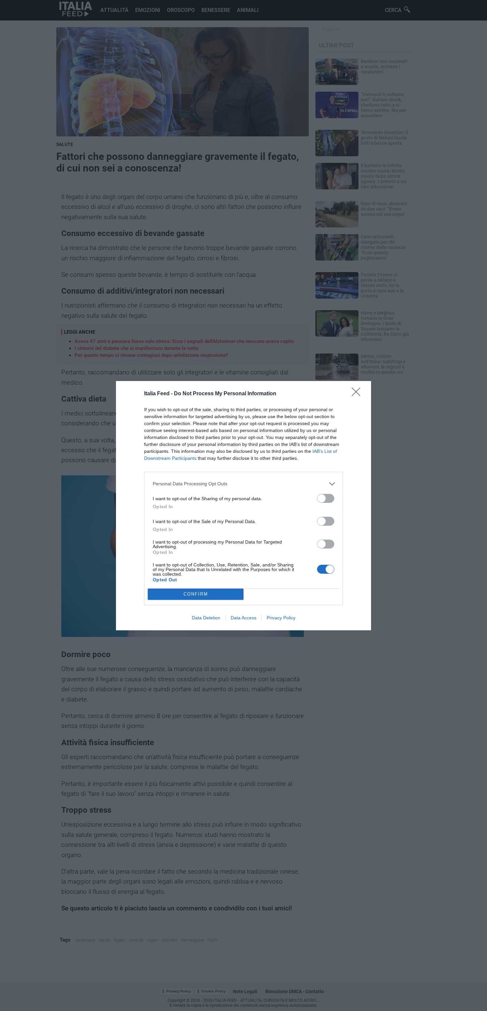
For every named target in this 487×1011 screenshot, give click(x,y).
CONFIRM (196, 594)
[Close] (358, 394)
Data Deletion (206, 617)
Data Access (243, 617)
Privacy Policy (281, 617)
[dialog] (243, 505)
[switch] (325, 498)
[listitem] (243, 483)
